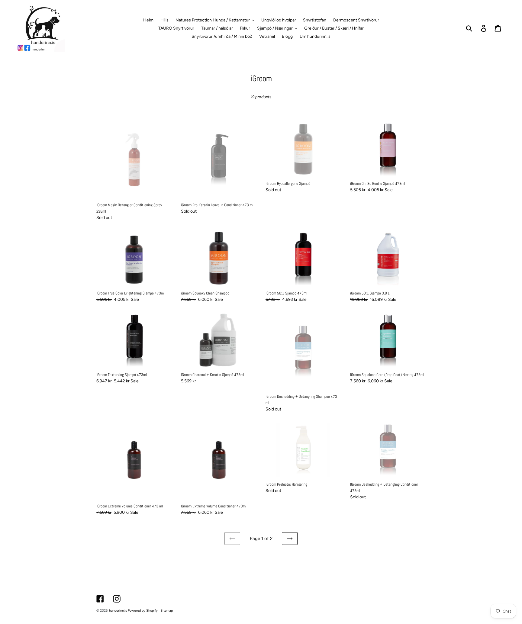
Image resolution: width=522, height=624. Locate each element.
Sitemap (166, 611)
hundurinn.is (118, 611)
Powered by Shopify (143, 611)
